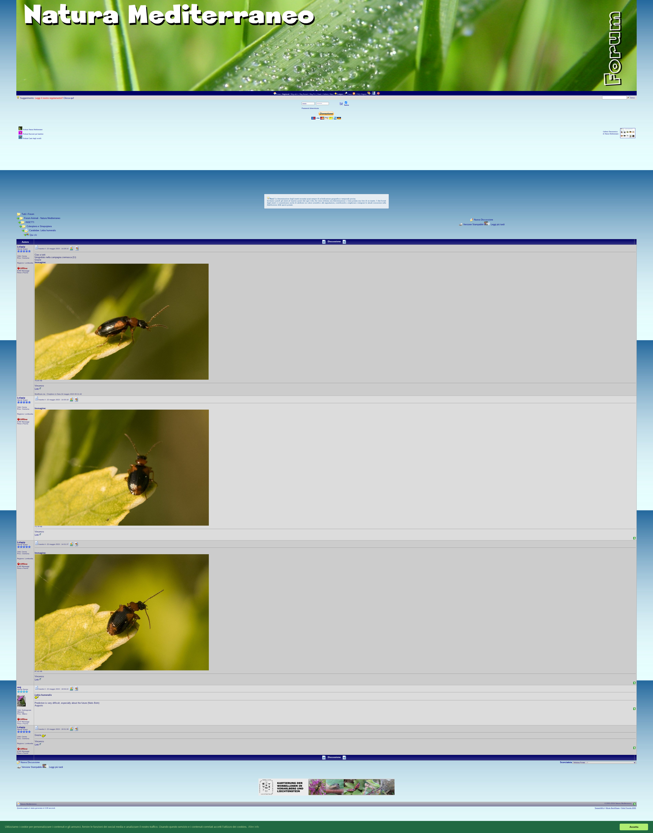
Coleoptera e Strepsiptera (39, 226)
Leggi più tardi (498, 224)
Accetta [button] (634, 827)
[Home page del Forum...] (274, 94)
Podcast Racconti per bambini (33, 134)
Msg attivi (294, 94)
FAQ (358, 94)
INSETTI (30, 222)
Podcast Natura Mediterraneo (33, 129)
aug (19, 687)
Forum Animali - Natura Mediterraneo (42, 218)
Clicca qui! (69, 98)
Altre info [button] (253, 826)
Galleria (325, 94)
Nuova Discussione (483, 219)
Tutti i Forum (28, 214)
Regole (363, 94)
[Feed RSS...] (354, 94)
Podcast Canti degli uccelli (32, 138)
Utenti (319, 94)
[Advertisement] (326, 164)
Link (37, 389)
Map (331, 94)
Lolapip (21, 246)
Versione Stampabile (473, 224)
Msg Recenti (303, 94)
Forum (278, 94)
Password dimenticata (310, 108)
